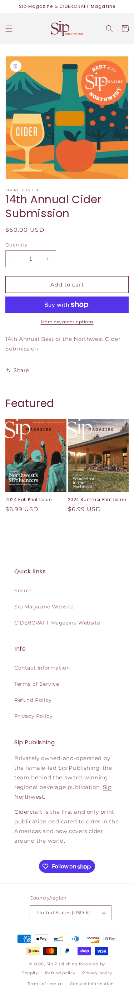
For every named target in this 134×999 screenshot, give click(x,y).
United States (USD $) (63, 912)
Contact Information (42, 668)
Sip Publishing (62, 963)
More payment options (67, 321)
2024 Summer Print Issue (97, 500)
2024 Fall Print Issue (28, 500)
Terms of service (45, 983)
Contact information (92, 983)
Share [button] (21, 370)
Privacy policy (97, 972)
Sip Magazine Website (44, 606)
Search (23, 590)
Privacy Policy (33, 716)
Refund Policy (33, 700)
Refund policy (60, 972)
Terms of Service (36, 684)
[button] (9, 28)
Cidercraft (28, 811)
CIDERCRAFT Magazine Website (57, 623)
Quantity (16, 245)
